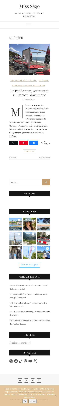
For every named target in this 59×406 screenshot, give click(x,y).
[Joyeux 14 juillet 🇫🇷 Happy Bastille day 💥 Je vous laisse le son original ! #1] (29, 252)
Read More (29, 151)
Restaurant (39, 85)
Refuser (33, 401)
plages (28, 85)
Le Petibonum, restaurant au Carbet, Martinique (30, 93)
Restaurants (29, 80)
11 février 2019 (28, 100)
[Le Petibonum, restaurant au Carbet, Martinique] (29, 59)
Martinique (16, 80)
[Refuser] (55, 395)
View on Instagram (29, 265)
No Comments (44, 157)
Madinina (43, 80)
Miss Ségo (29, 6)
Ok (25, 401)
